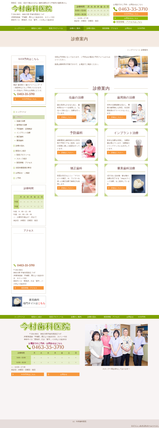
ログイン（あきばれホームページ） (145, 426)
